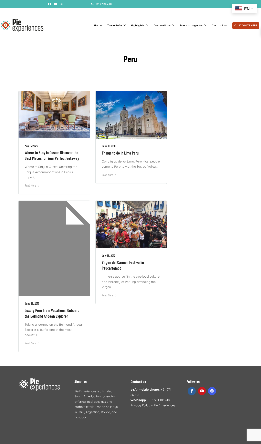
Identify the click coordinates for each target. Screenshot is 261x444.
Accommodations (84, 12)
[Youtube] (55, 4)
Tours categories (191, 25)
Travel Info (114, 25)
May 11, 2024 (31, 146)
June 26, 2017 (32, 303)
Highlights (137, 25)
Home (98, 25)
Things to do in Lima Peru (120, 152)
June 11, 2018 (109, 146)
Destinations (162, 25)
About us (36, 12)
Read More (30, 185)
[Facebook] (192, 391)
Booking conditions (57, 12)
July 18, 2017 (108, 255)
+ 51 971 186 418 (159, 400)
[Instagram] (61, 4)
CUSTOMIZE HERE (245, 25)
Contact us (219, 25)
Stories (22, 12)
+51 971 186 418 (104, 4)
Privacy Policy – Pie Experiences (152, 405)
